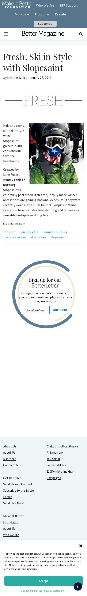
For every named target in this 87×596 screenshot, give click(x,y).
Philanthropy (55, 452)
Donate (60, 14)
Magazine (22, 14)
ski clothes (38, 237)
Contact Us (10, 465)
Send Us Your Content (17, 484)
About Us (9, 452)
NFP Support (69, 5)
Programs (42, 14)
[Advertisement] (43, 393)
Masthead (9, 459)
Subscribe (60, 310)
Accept (43, 581)
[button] (81, 545)
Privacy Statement (54, 590)
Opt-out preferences (31, 590)
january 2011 (29, 232)
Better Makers (56, 465)
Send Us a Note (13, 503)
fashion (10, 232)
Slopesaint (58, 237)
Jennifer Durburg (55, 232)
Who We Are (11, 535)
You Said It (53, 459)
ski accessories (15, 237)
